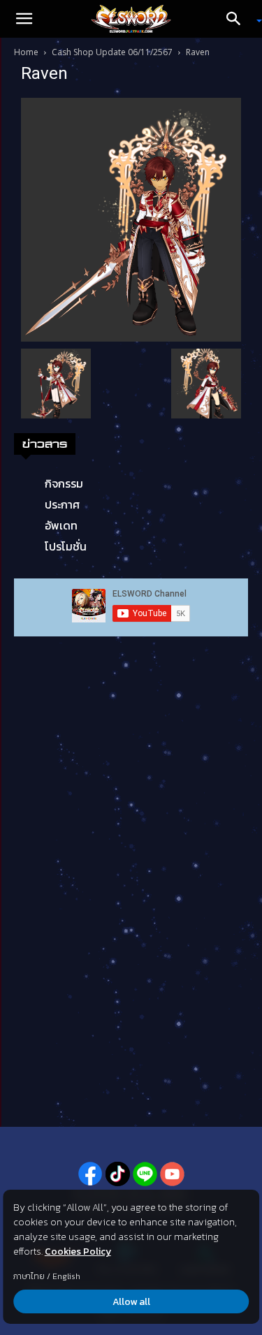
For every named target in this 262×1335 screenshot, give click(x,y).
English (66, 1276)
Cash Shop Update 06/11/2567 (112, 52)
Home (26, 52)
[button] (23, 19)
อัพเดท (61, 525)
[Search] (238, 19)
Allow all (131, 1301)
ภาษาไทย (29, 1276)
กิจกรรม (64, 483)
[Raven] (131, 218)
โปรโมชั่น (66, 546)
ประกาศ (62, 504)
